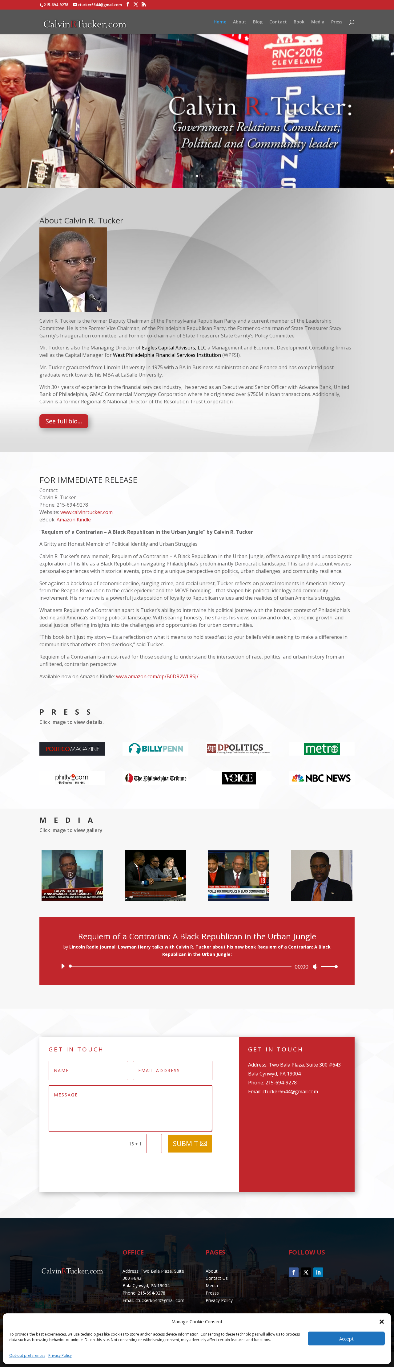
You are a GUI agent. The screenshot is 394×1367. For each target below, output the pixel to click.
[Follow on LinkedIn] (318, 1272)
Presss (212, 1293)
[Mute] (315, 966)
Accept (346, 1339)
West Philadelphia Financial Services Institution (167, 355)
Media (317, 22)
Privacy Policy (60, 1355)
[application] (197, 966)
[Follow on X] (306, 1272)
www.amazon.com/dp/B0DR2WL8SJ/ (157, 676)
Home (220, 22)
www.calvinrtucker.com (86, 512)
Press (336, 22)
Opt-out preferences (27, 1355)
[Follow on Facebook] (294, 1272)
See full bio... (64, 421)
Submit (185, 1143)
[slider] (327, 966)
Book (299, 22)
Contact (278, 22)
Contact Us (217, 1278)
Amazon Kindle (74, 519)
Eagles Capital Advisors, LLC (174, 347)
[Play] (63, 966)
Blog (258, 22)
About (239, 22)
